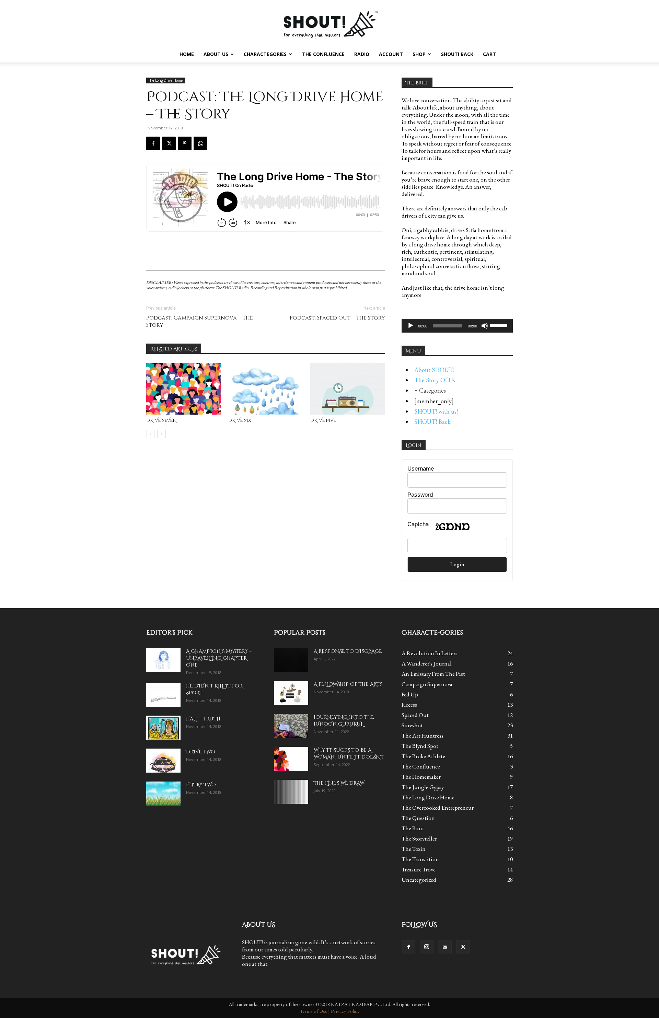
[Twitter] (169, 143)
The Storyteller (419, 838)
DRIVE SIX (239, 420)
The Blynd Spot (420, 746)
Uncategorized (419, 879)
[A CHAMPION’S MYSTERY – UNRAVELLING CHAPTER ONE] (163, 660)
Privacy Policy (345, 1011)
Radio (361, 54)
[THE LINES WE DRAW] (291, 792)
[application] (457, 326)
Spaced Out (415, 715)
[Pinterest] (185, 143)
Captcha (418, 524)
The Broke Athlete (423, 756)
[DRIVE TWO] (163, 761)
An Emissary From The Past (433, 674)
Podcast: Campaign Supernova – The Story (199, 321)
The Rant (413, 828)
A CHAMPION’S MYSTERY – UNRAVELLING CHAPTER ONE (219, 658)
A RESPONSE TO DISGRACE (348, 651)
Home (187, 54)
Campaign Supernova (427, 684)
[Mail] (445, 947)
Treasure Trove (419, 869)
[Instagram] (426, 947)
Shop (419, 54)
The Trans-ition (420, 859)
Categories (432, 390)
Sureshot (412, 725)
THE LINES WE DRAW (339, 783)
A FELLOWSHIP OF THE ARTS (348, 684)
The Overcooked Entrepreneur (438, 807)
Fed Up (410, 694)
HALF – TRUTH (203, 719)
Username (420, 468)
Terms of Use (313, 1011)
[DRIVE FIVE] (347, 389)
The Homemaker (421, 776)
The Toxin (414, 849)
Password (420, 494)
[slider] (499, 325)
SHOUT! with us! (436, 411)
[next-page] (161, 434)
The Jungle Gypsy (423, 787)
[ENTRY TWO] (163, 794)
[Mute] (484, 325)
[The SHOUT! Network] (329, 23)
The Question (418, 818)
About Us (216, 54)
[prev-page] (150, 434)
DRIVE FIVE (323, 420)
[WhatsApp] (200, 143)
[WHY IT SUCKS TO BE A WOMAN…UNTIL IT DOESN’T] (291, 759)
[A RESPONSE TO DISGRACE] (291, 660)
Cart (489, 54)
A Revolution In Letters (430, 653)
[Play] (410, 325)
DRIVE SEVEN (161, 420)
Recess (409, 704)
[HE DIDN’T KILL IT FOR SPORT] (163, 695)
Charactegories (265, 54)
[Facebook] (153, 143)
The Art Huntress (422, 735)
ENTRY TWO (201, 785)
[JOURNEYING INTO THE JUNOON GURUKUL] (291, 726)
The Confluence (323, 54)
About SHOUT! (434, 370)
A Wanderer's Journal (427, 663)
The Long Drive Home (165, 80)
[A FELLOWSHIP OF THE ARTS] (291, 693)
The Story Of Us (434, 380)
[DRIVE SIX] (265, 389)
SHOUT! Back (457, 54)
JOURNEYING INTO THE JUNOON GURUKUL (344, 720)
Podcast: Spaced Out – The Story (337, 318)
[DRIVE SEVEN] (183, 389)
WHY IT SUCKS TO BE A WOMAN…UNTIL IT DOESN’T (349, 753)
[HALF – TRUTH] (163, 728)
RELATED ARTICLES (173, 349)
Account (391, 54)
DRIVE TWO (200, 752)
